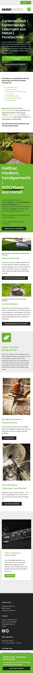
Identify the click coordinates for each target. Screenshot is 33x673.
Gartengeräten (11, 87)
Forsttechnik (10, 100)
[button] (30, 654)
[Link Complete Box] (16, 549)
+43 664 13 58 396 (10, 622)
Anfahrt (4, 626)
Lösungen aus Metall (13, 98)
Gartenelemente (12, 96)
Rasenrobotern (11, 89)
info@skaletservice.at (8, 624)
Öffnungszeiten (8, 110)
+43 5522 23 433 (14, 115)
